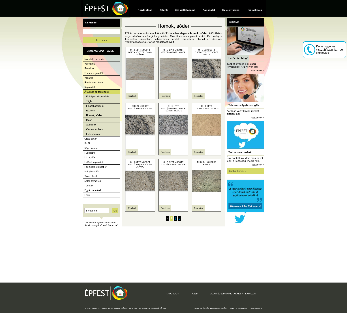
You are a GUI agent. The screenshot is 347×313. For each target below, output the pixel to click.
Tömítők (88, 185)
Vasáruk (88, 77)
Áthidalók (91, 124)
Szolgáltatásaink (185, 9)
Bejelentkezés (230, 9)
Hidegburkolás (91, 171)
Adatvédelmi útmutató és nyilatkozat (233, 293)
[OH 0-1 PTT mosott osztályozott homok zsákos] (140, 78)
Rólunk (163, 9)
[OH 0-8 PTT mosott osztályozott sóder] (173, 190)
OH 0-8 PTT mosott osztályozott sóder (173, 163)
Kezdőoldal (145, 9)
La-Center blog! (238, 58)
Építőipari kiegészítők (97, 96)
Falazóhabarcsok (95, 106)
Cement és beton (95, 129)
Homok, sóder (94, 115)
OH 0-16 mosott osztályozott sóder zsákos (206, 52)
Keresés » (101, 40)
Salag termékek (92, 181)
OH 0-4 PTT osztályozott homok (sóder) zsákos (173, 108)
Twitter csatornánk (239, 152)
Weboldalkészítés (201, 308)
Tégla (89, 101)
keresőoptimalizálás (219, 308)
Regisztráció (254, 9)
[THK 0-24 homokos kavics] (206, 190)
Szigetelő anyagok (94, 59)
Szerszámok (91, 176)
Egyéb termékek (93, 190)
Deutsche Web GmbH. (239, 308)
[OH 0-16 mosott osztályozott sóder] (140, 134)
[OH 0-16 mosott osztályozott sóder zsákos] (206, 78)
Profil (87, 143)
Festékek (89, 68)
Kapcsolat (209, 9)
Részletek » (257, 70)
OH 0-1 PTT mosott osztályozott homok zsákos (140, 52)
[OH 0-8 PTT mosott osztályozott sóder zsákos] (140, 190)
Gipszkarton (90, 138)
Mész (89, 120)
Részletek (132, 96)
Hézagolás (89, 157)
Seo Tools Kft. (256, 308)
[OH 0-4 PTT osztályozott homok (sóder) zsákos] (173, 134)
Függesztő (89, 152)
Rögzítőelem (91, 148)
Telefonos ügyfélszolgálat (244, 105)
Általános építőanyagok (96, 92)
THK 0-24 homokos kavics (206, 163)
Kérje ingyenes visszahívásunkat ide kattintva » (329, 49)
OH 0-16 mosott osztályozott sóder (140, 107)
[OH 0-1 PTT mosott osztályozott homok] (173, 78)
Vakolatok (89, 63)
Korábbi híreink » (237, 171)
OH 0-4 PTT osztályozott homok (207, 107)
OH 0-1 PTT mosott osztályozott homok (173, 51)
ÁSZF (195, 293)
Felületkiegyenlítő (93, 162)
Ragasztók (90, 87)
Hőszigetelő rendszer (95, 167)
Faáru (87, 195)
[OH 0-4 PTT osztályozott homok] (206, 134)
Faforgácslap (93, 134)
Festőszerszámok (93, 82)
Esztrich (90, 110)
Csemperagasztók (93, 73)
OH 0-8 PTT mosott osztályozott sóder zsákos (140, 164)
